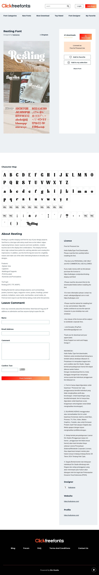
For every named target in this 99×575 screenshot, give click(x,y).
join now (91, 6)
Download (86, 38)
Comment (6, 340)
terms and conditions (59, 548)
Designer (68, 482)
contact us (83, 548)
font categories (10, 16)
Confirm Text (7, 366)
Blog (13, 548)
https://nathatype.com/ (71, 501)
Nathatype (16, 35)
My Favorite (91, 16)
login (79, 6)
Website (68, 496)
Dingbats (44, 35)
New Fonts (26, 16)
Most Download (42, 16)
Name (4, 318)
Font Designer (74, 16)
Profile (67, 510)
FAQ (39, 548)
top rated (59, 16)
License (68, 241)
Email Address (8, 329)
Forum (26, 548)
